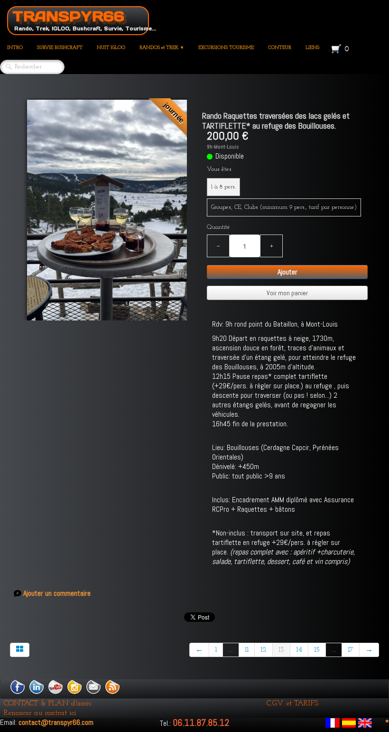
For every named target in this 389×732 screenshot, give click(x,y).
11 (247, 650)
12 (263, 650)
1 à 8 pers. (223, 187)
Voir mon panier (287, 293)
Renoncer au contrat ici (40, 713)
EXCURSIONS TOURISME (226, 47)
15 (317, 650)
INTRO (15, 47)
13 (281, 650)
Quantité (218, 227)
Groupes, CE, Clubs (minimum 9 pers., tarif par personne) (284, 207)
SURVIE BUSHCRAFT (60, 47)
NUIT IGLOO (111, 47)
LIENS (312, 47)
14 (299, 650)
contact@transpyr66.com (56, 722)
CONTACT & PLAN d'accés (47, 703)
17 (350, 650)
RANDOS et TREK (161, 47)
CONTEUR (279, 47)
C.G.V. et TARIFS (292, 703)
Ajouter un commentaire (57, 593)
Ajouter (287, 272)
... (231, 650)
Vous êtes (219, 169)
